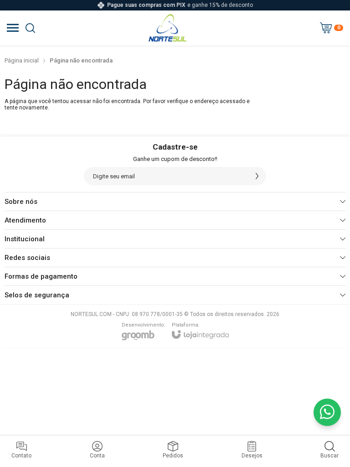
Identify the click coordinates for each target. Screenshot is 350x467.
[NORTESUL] (167, 28)
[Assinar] (257, 176)
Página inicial (22, 60)
